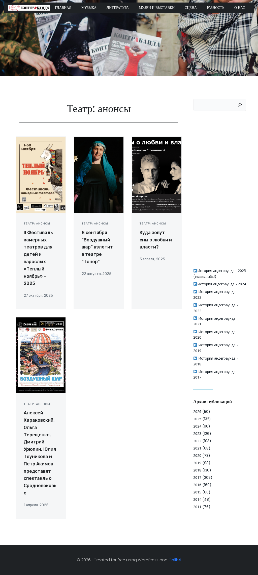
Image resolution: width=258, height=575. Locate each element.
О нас (239, 7)
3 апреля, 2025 (152, 259)
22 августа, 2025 (96, 274)
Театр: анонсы (37, 223)
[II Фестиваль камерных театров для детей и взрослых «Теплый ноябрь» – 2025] (41, 175)
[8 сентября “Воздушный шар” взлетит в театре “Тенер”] (98, 175)
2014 (197, 499)
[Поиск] (240, 105)
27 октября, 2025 (38, 295)
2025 (197, 418)
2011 (197, 506)
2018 (197, 470)
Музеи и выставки (157, 7)
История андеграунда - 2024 (221, 284)
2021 (197, 448)
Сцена (191, 7)
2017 (197, 477)
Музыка (88, 7)
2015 (197, 492)
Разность (215, 7)
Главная (63, 7)
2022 (197, 440)
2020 (197, 455)
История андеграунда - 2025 (221, 270)
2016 (197, 484)
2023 (197, 433)
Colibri (175, 560)
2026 (197, 411)
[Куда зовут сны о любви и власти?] (156, 175)
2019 (197, 462)
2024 (197, 426)
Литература (118, 7)
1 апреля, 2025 (36, 505)
